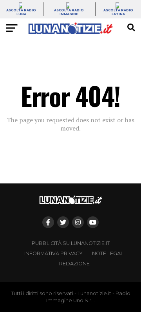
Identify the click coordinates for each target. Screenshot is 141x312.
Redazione (74, 264)
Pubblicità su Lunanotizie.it (71, 243)
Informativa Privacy (53, 253)
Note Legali (108, 253)
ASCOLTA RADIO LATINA (118, 12)
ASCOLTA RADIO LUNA (21, 12)
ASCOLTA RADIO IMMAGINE (69, 12)
